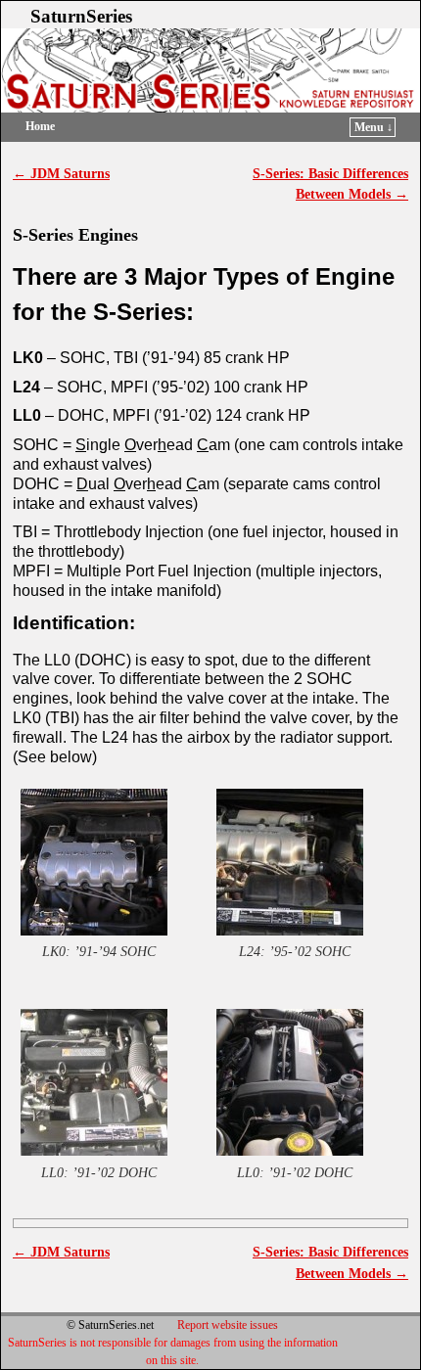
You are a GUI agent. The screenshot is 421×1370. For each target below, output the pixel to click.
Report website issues (227, 1325)
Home (40, 126)
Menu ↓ (373, 127)
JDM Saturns (61, 173)
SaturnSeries (81, 16)
